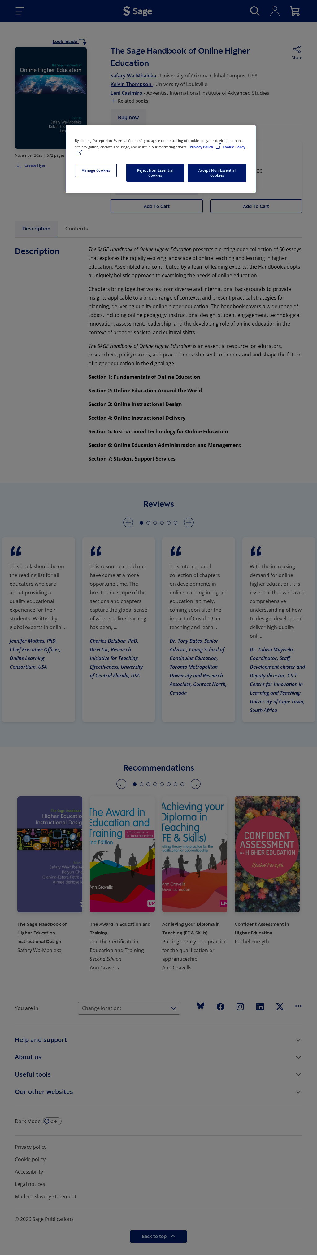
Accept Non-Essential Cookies (217, 172)
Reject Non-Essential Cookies (155, 172)
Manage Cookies (95, 170)
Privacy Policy (202, 147)
